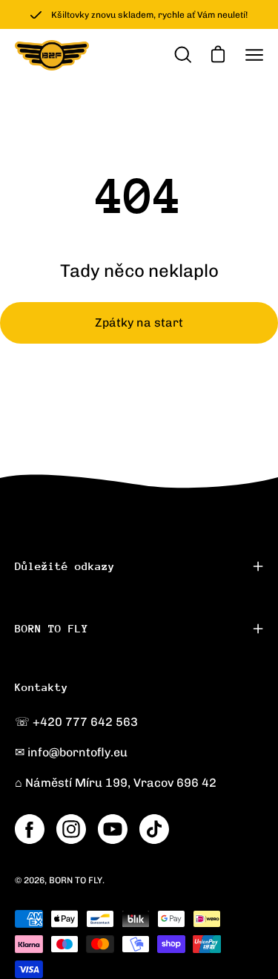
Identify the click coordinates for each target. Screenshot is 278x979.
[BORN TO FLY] (52, 55)
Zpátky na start (139, 322)
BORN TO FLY (51, 628)
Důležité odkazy (65, 566)
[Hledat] (181, 55)
